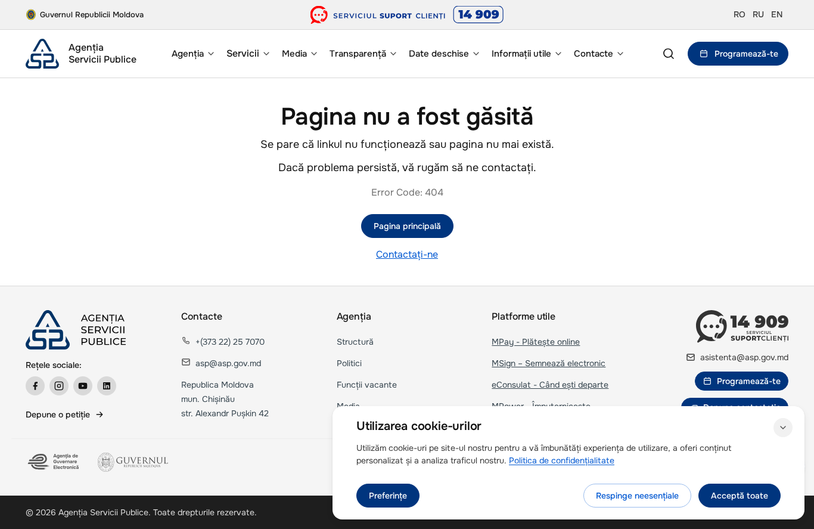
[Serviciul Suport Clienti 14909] (407, 14)
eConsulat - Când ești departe (550, 384)
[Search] (669, 54)
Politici (349, 363)
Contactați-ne (407, 254)
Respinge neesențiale (637, 495)
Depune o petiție (58, 414)
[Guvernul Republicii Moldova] (133, 462)
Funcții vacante (367, 384)
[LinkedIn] (106, 385)
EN (776, 14)
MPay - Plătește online (536, 341)
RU (758, 14)
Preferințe (388, 495)
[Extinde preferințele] (783, 427)
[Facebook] (35, 385)
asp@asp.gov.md (228, 363)
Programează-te (746, 53)
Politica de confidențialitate (561, 460)
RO (739, 14)
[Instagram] (59, 385)
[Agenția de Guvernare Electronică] (54, 462)
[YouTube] (82, 385)
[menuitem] (191, 54)
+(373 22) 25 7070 (230, 341)
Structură (355, 341)
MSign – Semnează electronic (548, 363)
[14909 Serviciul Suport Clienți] (742, 326)
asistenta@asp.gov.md (744, 357)
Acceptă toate (739, 495)
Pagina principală (407, 226)
